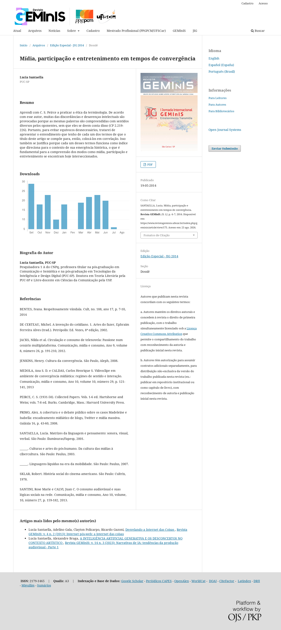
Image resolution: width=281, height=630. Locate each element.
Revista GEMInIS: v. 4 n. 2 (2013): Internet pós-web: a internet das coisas (108, 531)
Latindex (244, 581)
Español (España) (221, 65)
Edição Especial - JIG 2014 (67, 45)
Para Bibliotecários (221, 111)
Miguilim (28, 585)
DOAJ (213, 581)
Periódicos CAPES (159, 581)
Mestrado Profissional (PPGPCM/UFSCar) (136, 31)
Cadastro (93, 31)
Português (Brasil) (222, 71)
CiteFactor (226, 581)
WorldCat (198, 581)
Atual (17, 31)
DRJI (257, 581)
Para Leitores (218, 98)
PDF (150, 164)
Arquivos (34, 31)
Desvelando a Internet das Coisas (150, 529)
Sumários (44, 585)
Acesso (263, 3)
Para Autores (217, 105)
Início (23, 45)
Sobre (72, 31)
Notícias (54, 31)
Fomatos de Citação (157, 235)
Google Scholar (132, 581)
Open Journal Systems (225, 130)
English (214, 58)
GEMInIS (179, 31)
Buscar (259, 31)
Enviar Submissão (225, 148)
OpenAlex (181, 581)
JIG (195, 31)
